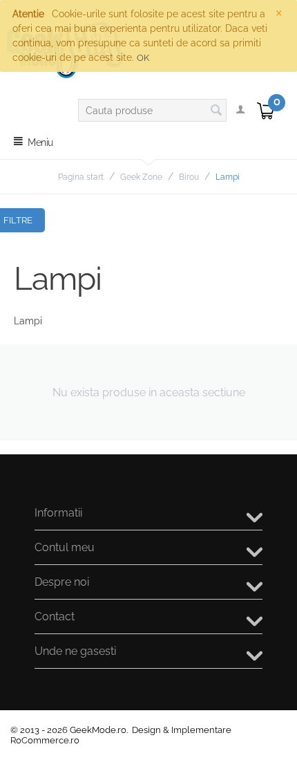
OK (143, 58)
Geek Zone (141, 177)
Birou (189, 177)
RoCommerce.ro (44, 740)
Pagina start (81, 177)
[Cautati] (216, 111)
